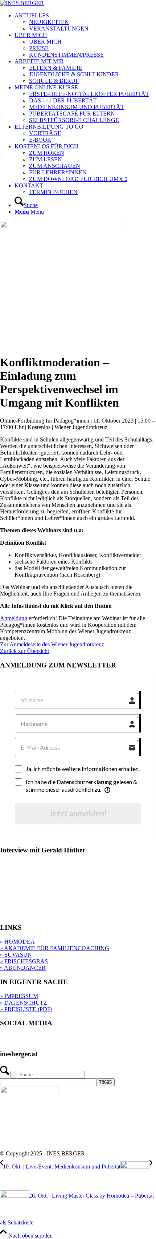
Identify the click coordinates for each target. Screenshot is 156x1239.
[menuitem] (85, 22)
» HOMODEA (17, 942)
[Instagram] (35, 1039)
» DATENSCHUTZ (23, 1003)
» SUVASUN (16, 955)
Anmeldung (13, 618)
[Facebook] (20, 1039)
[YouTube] (63, 1039)
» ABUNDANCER (23, 968)
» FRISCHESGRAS (24, 961)
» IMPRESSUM (19, 996)
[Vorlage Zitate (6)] (63, 226)
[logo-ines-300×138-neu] (22, 3)
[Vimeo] (49, 1039)
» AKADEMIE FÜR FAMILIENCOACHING (54, 948)
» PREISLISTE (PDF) (26, 1009)
